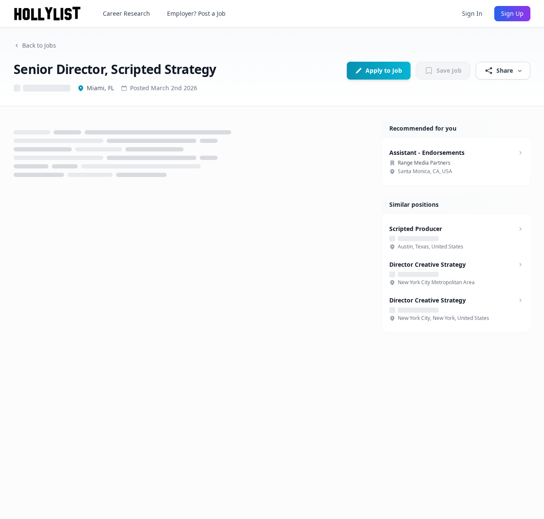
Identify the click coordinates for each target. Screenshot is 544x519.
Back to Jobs (39, 45)
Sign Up (512, 13)
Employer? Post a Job (196, 13)
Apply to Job (384, 70)
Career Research (126, 13)
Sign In (472, 13)
